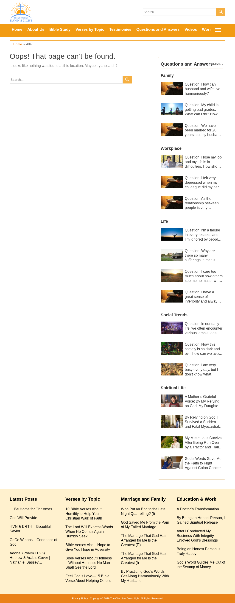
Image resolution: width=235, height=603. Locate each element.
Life (164, 221)
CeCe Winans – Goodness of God (33, 542)
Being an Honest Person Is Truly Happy (198, 551)
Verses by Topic (90, 29)
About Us (35, 29)
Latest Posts (23, 499)
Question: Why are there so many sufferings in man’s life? (200, 255)
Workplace (171, 148)
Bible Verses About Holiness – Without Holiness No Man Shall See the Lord (88, 562)
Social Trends (174, 315)
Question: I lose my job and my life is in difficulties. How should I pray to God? (203, 162)
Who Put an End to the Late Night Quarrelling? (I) (143, 511)
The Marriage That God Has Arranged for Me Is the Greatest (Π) (143, 540)
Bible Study (59, 29)
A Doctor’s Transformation (198, 509)
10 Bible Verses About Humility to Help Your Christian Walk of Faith (83, 513)
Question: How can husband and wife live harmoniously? (202, 88)
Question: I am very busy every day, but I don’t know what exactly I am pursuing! (202, 370)
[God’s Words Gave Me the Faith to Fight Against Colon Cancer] (172, 462)
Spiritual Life (173, 388)
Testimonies (120, 29)
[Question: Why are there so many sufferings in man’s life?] (172, 255)
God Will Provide (23, 518)
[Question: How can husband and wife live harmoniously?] (172, 88)
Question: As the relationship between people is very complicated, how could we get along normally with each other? (202, 203)
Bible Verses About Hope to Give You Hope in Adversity (87, 547)
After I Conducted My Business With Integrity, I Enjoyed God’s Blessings (197, 535)
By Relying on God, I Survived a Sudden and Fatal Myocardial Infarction (202, 422)
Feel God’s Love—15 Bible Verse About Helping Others (88, 578)
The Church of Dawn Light (124, 598)
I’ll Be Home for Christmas (31, 509)
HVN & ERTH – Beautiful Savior (30, 529)
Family (167, 75)
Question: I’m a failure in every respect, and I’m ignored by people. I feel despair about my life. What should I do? (204, 235)
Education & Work (196, 499)
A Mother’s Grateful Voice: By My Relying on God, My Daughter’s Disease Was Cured (203, 401)
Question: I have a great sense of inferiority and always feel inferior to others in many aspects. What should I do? (203, 297)
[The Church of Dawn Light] (21, 12)
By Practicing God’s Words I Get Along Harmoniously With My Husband (145, 576)
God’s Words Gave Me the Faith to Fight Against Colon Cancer (203, 463)
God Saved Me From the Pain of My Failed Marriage (145, 524)
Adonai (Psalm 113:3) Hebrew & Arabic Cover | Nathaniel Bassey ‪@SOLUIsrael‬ (30, 558)
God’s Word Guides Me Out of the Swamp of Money (201, 564)
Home (17, 29)
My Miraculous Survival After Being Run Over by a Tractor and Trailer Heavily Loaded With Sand (204, 443)
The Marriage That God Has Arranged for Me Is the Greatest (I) (143, 558)
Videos (191, 29)
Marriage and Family (143, 499)
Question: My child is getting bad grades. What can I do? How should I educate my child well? (201, 110)
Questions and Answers (157, 29)
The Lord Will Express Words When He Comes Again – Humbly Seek (89, 531)
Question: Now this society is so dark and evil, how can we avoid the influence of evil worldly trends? (203, 349)
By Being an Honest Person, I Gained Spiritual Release (201, 520)
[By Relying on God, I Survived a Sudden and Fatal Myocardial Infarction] (172, 421)
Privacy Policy (80, 598)
